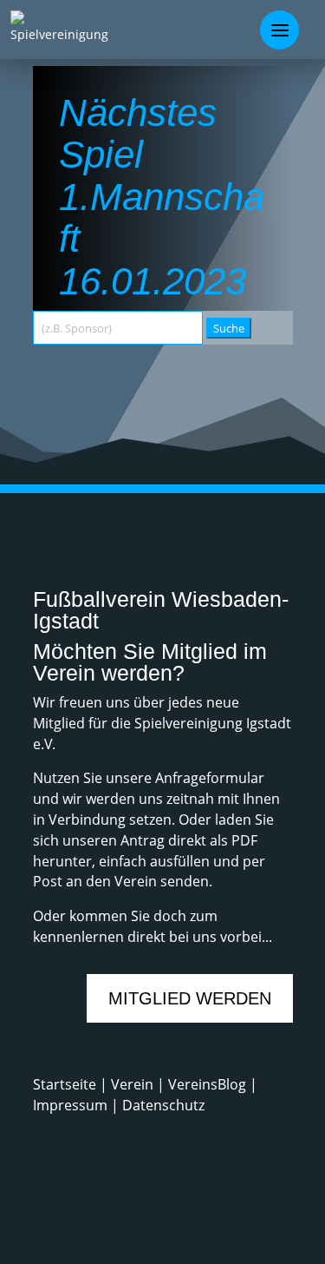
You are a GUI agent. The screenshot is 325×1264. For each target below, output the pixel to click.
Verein (134, 1084)
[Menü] (279, 29)
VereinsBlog (207, 1084)
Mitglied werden (189, 998)
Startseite (66, 1084)
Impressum (70, 1105)
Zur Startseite (126, 395)
